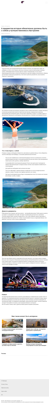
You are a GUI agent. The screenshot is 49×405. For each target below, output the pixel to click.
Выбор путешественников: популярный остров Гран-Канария (36, 344)
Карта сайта (4, 391)
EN (2, 394)
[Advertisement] (24, 14)
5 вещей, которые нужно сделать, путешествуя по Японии (12, 344)
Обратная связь (5, 387)
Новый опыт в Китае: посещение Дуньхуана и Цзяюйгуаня (36, 329)
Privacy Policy (4, 384)
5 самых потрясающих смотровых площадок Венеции (12, 329)
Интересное (7, 33)
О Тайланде (4, 380)
